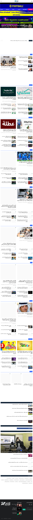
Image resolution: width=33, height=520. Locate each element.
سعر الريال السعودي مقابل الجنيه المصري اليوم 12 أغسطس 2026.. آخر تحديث (23, 212)
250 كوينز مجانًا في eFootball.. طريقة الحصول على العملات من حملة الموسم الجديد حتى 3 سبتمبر (9, 281)
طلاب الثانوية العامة (7, 481)
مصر (31, 54)
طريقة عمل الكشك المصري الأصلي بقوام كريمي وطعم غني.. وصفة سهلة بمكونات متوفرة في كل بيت (9, 319)
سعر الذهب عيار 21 (9, 478)
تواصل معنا (9, 518)
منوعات (31, 300)
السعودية (13, 478)
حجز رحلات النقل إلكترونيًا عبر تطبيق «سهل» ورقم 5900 (22, 326)
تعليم (31, 225)
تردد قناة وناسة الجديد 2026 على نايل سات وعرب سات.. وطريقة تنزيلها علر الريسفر (23, 358)
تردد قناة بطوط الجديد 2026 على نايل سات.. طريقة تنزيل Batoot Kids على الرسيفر (22, 362)
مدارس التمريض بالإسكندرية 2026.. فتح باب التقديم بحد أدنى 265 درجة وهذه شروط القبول (17, 416)
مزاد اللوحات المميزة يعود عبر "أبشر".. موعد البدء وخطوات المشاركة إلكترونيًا (6, 108)
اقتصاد (31, 187)
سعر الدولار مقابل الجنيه (25, 483)
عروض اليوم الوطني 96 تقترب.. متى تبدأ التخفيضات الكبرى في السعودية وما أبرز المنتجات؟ (9, 98)
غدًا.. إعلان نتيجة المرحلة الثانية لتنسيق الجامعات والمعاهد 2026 (6, 257)
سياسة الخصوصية (6, 518)
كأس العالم (28, 481)
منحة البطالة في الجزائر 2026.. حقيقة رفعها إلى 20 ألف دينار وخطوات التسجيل (6, 141)
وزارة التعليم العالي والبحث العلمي (22, 481)
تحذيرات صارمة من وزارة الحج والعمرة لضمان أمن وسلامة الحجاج (20, 470)
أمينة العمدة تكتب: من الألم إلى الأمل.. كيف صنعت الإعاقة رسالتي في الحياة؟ (27, 385)
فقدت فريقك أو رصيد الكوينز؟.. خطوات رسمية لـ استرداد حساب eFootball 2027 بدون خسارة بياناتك (25, 281)
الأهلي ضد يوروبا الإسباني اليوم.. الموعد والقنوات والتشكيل (6, 178)
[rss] (29, 504)
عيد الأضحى (16, 481)
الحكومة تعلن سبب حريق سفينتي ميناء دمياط (22, 420)
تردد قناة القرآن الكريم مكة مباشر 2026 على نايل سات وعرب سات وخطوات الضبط (6, 362)
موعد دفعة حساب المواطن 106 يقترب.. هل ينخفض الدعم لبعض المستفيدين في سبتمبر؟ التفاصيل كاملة (6, 105)
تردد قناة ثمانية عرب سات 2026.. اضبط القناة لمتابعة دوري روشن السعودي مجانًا (6, 182)
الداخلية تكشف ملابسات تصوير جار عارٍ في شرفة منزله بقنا (23, 61)
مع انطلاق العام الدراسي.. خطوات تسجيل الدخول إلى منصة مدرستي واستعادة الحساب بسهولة (6, 250)
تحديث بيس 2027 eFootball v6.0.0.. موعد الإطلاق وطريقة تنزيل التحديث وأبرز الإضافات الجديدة (22, 292)
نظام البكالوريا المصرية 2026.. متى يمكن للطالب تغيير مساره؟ (23, 257)
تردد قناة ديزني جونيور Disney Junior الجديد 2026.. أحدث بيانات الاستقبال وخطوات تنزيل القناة (24, 352)
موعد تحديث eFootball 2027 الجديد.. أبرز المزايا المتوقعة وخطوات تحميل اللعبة (6, 296)
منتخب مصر (16, 478)
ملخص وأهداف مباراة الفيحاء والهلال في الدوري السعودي (25, 163)
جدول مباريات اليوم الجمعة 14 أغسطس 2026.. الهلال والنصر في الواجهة (23, 174)
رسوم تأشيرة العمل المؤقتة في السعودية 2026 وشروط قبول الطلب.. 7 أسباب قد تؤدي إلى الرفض (23, 113)
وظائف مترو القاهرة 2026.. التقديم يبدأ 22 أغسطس (6, 326)
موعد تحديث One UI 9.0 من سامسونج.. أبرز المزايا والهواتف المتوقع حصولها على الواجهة (22, 287)
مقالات (31, 371)
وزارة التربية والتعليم (21, 478)
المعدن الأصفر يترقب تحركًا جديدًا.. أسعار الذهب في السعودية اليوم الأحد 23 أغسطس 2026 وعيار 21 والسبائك (8, 206)
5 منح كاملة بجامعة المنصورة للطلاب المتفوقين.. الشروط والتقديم (23, 249)
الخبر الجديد (30, 478)
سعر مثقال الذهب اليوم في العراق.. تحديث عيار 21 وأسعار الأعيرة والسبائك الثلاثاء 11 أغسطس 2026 (23, 217)
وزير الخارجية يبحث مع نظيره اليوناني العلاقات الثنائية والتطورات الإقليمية (23, 57)
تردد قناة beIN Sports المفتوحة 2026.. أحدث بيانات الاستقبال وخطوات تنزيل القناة (6, 358)
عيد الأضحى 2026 (12, 481)
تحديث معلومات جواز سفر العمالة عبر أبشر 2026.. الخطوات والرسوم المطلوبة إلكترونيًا (6, 112)
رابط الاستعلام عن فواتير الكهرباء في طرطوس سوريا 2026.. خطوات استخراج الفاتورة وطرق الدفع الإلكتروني (6, 145)
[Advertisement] (16, 33)
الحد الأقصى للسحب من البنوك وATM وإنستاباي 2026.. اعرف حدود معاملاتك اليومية (24, 200)
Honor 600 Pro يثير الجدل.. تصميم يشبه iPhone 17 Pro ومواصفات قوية (19, 458)
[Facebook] (31, 504)
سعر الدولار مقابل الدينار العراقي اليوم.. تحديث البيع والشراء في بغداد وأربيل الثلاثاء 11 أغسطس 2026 (6, 217)
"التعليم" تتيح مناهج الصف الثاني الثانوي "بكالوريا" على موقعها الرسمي (6, 253)
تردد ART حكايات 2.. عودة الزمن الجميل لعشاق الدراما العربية (20, 454)
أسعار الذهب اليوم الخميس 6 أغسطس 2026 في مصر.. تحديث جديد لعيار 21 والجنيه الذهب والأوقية (22, 221)
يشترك (24, 509)
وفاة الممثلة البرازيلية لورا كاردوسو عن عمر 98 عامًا (6, 330)
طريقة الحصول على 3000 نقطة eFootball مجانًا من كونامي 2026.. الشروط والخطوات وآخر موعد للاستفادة (22, 296)
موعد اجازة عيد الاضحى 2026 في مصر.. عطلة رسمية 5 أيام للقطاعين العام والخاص (18, 462)
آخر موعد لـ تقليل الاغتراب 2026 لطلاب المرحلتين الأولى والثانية (25, 238)
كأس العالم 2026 (26, 478)
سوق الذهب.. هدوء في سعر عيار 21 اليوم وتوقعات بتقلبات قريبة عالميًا (19, 40)
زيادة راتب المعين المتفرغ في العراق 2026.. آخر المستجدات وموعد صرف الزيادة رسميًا (22, 137)
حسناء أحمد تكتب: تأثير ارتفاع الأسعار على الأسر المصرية (6, 384)
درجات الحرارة (30, 483)
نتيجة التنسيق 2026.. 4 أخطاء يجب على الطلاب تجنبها (23, 253)
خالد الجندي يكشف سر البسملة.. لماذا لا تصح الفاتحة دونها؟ (6, 334)
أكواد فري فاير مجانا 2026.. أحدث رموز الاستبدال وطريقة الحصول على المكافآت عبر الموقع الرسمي (6, 292)
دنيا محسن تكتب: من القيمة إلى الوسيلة (14, 513)
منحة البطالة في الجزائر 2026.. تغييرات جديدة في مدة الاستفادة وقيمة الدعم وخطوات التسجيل (25, 130)
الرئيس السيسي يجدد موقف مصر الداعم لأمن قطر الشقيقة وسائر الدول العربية (23, 69)
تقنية (31, 262)
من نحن (2, 518)
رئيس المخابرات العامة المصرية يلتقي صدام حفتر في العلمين (8, 67)
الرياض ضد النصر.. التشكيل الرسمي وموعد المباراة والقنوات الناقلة (6, 174)
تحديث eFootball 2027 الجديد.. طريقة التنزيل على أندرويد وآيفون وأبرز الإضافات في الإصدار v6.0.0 (6, 288)
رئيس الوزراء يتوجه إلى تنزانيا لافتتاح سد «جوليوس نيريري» (23, 65)
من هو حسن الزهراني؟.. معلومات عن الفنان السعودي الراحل (25, 314)
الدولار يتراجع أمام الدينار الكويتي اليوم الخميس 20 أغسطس (6, 212)
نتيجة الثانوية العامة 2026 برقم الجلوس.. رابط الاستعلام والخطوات (20, 404)
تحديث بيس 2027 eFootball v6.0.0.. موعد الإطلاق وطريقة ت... (14, 509)
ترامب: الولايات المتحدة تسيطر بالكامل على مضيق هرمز (22, 141)
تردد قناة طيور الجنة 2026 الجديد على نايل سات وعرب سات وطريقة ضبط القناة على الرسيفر (9, 352)
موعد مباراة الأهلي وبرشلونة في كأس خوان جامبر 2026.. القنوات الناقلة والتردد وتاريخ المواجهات (22, 182)
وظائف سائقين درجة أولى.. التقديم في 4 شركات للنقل (23, 330)
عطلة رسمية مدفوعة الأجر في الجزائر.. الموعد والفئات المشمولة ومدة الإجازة (9, 130)
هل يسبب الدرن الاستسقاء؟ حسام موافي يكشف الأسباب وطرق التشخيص (23, 334)
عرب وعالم (30, 117)
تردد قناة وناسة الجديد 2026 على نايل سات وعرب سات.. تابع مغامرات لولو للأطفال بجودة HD (6, 367)
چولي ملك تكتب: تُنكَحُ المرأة (14, 504)
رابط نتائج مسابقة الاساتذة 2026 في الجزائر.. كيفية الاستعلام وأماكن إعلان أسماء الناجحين (22, 145)
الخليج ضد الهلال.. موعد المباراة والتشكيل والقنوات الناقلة (21, 412)
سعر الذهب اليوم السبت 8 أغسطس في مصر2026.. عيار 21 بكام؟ (6, 220)
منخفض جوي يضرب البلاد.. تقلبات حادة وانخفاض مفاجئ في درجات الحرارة (19, 466)
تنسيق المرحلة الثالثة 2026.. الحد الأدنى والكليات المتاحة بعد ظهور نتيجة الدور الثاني (8, 244)
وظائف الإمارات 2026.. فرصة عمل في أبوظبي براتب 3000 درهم (6, 137)
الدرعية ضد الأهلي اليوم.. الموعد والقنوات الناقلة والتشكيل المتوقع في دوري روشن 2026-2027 (23, 178)
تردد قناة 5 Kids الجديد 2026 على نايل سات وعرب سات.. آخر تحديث (22, 366)
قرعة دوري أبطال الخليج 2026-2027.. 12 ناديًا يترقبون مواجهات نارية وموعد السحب (8, 168)
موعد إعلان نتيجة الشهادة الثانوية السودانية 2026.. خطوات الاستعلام (20, 408)
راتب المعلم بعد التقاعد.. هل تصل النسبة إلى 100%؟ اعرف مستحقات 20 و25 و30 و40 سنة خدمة (22, 105)
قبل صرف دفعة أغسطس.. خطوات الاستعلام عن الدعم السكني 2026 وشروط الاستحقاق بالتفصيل (25, 98)
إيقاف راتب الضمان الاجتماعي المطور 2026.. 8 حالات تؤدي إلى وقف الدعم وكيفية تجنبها (22, 108)
